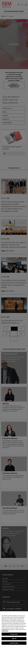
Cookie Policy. (5, 631)
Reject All (14, 638)
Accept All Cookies (14, 643)
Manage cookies (14, 634)
